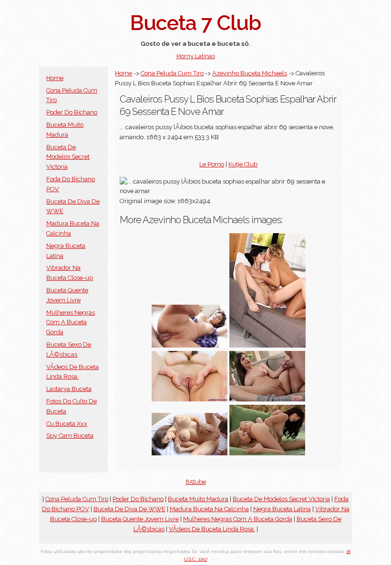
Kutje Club (242, 164)
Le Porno (211, 164)
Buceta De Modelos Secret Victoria (68, 157)
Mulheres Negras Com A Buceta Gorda (70, 322)
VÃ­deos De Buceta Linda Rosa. (212, 529)
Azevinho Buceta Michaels (249, 73)
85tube (195, 481)
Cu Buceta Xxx (66, 423)
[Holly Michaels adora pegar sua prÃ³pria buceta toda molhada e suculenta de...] (190, 453)
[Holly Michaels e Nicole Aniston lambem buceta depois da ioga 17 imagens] (267, 345)
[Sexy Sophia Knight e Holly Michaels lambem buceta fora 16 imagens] (267, 453)
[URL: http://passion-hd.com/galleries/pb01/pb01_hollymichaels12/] (267, 399)
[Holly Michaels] (190, 399)
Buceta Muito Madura (198, 499)
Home (54, 78)
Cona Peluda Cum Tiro (172, 73)
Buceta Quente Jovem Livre (140, 519)
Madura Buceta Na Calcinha (209, 509)
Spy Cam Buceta (69, 435)
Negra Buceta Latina (282, 509)
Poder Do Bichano (71, 112)
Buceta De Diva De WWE (129, 509)
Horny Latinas (195, 56)
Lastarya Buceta (69, 388)
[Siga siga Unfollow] (190, 345)
